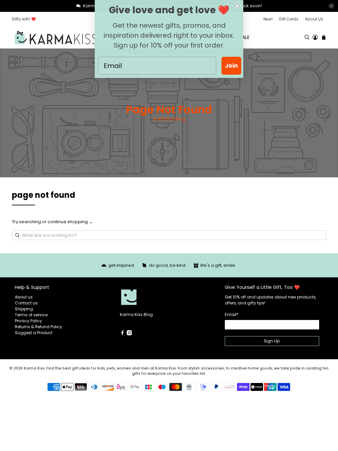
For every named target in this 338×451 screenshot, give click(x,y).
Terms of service (31, 315)
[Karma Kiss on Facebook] (122, 334)
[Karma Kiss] (56, 37)
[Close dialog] (237, 6)
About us (24, 297)
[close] (331, 6)
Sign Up (272, 341)
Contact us (26, 303)
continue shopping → (70, 222)
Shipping (24, 309)
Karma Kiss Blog (136, 314)
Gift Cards (288, 19)
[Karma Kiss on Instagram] (129, 334)
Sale (245, 37)
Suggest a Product (33, 332)
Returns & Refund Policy (38, 327)
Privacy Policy (28, 321)
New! (268, 19)
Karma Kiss (34, 368)
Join (231, 65)
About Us (314, 19)
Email (231, 314)
